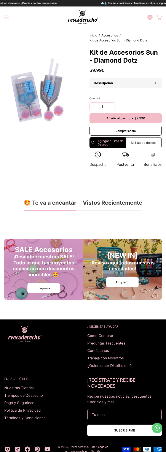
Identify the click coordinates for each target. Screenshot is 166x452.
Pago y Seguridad (19, 403)
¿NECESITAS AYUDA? (102, 326)
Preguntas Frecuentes (106, 343)
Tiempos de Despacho (23, 395)
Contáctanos (98, 350)
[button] (150, 17)
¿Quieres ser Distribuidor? (109, 365)
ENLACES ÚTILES (17, 379)
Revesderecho (79, 447)
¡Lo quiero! (44, 288)
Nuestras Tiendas (19, 388)
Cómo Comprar (100, 335)
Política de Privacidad (22, 410)
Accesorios (109, 35)
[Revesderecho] (83, 17)
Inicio (93, 35)
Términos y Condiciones (25, 418)
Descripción (103, 83)
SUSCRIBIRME (124, 430)
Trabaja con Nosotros (105, 358)
